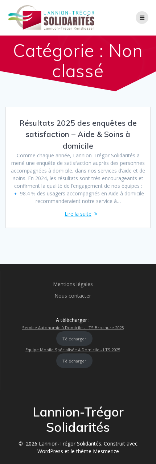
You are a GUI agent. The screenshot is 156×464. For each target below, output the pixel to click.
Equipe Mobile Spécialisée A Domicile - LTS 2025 (72, 349)
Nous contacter (72, 295)
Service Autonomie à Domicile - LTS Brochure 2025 (73, 327)
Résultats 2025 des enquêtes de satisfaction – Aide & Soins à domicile (78, 134)
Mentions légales (73, 284)
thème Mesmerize (97, 451)
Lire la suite (78, 213)
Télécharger (74, 338)
